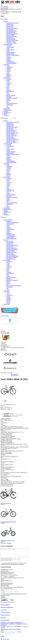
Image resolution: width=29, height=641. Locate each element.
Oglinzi (8, 59)
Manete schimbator (11, 95)
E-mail (2, 592)
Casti (8, 72)
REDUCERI (7, 108)
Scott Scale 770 (14, 374)
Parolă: (19, 632)
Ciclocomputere (10, 47)
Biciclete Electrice (11, 32)
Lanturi (8, 94)
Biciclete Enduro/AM (12, 31)
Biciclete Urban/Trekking (12, 40)
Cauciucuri (9, 83)
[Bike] (10, 3)
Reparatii (6, 111)
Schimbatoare (10, 104)
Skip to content (4, 19)
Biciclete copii (10, 27)
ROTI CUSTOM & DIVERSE (14, 285)
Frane (8, 87)
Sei (7, 106)
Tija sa (8, 107)
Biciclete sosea (10, 37)
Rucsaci (8, 76)
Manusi (8, 73)
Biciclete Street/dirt (11, 39)
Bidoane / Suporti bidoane (13, 55)
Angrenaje (9, 79)
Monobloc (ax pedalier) (12, 98)
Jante (8, 92)
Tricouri (8, 71)
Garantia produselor (5, 612)
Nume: (2, 632)
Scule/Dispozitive (11, 61)
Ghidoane (9, 90)
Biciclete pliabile (10, 35)
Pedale (8, 99)
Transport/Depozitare (11, 63)
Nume (2, 590)
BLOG (5, 114)
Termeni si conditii (5, 604)
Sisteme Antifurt (10, 53)
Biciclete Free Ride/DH (12, 33)
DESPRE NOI (7, 112)
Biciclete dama (10, 29)
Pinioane (9, 100)
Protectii (8, 69)
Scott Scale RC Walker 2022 (7, 540)
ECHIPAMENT (18, 622)
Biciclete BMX (10, 25)
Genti (8, 48)
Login (6, 8)
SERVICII (12, 623)
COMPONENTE (8, 110)
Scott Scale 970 (14, 375)
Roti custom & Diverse (12, 103)
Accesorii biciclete (8, 44)
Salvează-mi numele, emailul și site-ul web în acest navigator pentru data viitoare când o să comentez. (13, 563)
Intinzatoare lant (10, 91)
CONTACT (6, 115)
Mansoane (9, 96)
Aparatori (9, 45)
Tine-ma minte (5, 639)
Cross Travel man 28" (6, 503)
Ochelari (9, 68)
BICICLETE (4, 622)
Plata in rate (3, 617)
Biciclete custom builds (12, 28)
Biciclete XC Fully (11, 41)
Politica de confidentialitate (7, 607)
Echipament (6, 64)
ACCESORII (11, 622)
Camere (8, 84)
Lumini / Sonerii (10, 49)
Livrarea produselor (5, 620)
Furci (8, 88)
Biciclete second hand (12, 36)
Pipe (8, 102)
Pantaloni (9, 75)
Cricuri (8, 56)
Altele (8, 65)
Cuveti (8, 86)
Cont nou (3, 8)
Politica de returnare (5, 614)
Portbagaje (9, 60)
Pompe (8, 51)
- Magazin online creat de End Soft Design (11, 629)
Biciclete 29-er (10, 24)
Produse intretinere (11, 52)
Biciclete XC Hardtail (12, 43)
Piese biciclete (7, 78)
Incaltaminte (9, 67)
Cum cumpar (4, 609)
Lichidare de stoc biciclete (13, 22)
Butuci (8, 80)
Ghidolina (9, 57)
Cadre (8, 82)
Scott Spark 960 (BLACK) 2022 (8, 521)
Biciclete (6, 21)
